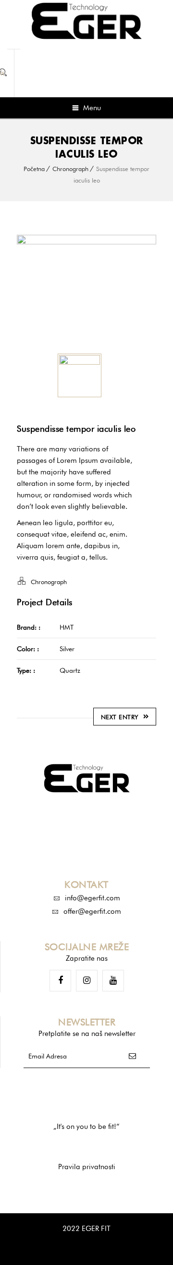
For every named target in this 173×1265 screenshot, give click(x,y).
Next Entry (119, 717)
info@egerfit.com (92, 898)
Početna (34, 168)
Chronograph (70, 168)
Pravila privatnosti (86, 1166)
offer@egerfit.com (92, 911)
